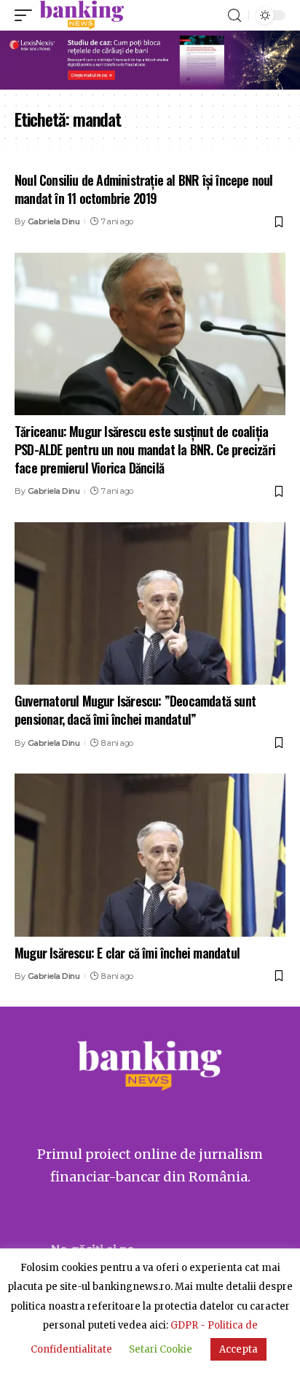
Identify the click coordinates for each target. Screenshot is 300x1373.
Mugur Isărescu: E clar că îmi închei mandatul (127, 952)
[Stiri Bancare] (82, 15)
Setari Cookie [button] (160, 1349)
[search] (234, 15)
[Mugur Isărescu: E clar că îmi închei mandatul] (150, 855)
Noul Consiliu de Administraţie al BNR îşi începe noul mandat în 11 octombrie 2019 (144, 189)
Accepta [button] (238, 1349)
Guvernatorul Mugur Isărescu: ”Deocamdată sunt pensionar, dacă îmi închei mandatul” (135, 709)
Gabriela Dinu (54, 221)
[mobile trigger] (27, 15)
